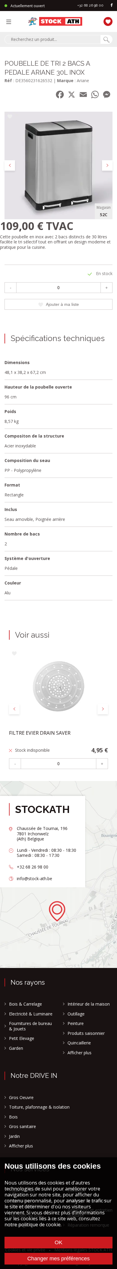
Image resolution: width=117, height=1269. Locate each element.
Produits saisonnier (86, 1033)
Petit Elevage (21, 1038)
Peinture (76, 1023)
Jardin (14, 1136)
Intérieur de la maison (89, 1004)
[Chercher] (106, 39)
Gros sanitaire (22, 1126)
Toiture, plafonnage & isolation (39, 1107)
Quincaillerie (79, 1043)
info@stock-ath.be (34, 878)
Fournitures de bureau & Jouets (30, 1026)
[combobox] (52, 39)
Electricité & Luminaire (30, 1014)
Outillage (76, 1014)
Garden (16, 1048)
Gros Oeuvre (21, 1097)
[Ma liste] (106, 21)
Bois (13, 1117)
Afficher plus (80, 1052)
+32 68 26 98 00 (90, 5)
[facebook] (111, 5)
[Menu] (10, 21)
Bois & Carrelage (25, 1004)
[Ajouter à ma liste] (9, 117)
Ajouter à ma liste (62, 304)
